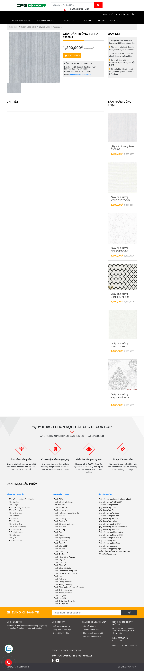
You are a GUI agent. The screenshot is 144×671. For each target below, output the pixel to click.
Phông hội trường (16, 532)
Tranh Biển (58, 499)
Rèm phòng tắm (15, 524)
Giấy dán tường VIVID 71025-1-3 (120, 199)
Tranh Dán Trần (60, 562)
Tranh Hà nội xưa (61, 507)
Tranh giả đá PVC (61, 540)
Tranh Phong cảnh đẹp (63, 584)
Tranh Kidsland (60, 579)
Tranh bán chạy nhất (62, 518)
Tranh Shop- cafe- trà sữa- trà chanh (69, 587)
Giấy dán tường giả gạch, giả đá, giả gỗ (115, 499)
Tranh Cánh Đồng (61, 551)
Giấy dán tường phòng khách (111, 532)
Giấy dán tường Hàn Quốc (109, 543)
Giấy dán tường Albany (108, 505)
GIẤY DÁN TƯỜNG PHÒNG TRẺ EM (114, 551)
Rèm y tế (12, 538)
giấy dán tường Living (108, 521)
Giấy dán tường (46, 21)
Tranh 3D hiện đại (61, 604)
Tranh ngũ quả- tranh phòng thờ (66, 513)
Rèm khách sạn (15, 540)
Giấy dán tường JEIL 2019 (110, 524)
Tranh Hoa (58, 576)
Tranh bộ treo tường (62, 538)
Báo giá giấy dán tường (108, 554)
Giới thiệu (115, 21)
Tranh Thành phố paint (63, 593)
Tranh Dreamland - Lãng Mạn (65, 571)
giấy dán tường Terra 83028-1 (50, 27)
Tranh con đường (61, 510)
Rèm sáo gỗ (14, 521)
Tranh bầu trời (59, 549)
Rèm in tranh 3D (15, 529)
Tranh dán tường (21, 21)
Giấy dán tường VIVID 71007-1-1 (120, 345)
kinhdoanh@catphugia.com (80, 74)
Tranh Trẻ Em (59, 554)
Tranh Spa (58, 532)
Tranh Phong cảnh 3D (62, 582)
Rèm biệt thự (14, 518)
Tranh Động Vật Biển (62, 568)
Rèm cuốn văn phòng (17, 527)
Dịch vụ (87, 21)
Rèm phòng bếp (15, 510)
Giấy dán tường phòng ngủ (110, 549)
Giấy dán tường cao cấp (109, 516)
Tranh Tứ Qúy (59, 529)
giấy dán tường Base (107, 510)
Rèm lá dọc (13, 505)
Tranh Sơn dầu (60, 543)
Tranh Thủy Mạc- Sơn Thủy (65, 601)
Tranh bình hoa (60, 527)
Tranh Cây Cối (59, 560)
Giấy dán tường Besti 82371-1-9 (120, 295)
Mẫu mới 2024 (60, 505)
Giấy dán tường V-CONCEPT (111, 502)
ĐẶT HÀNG (73, 55)
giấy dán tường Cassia (108, 507)
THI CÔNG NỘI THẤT (70, 21)
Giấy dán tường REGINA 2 (110, 538)
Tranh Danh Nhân (61, 521)
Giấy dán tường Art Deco (109, 513)
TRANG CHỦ (107, 14)
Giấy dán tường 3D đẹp (108, 540)
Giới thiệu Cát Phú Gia (61, 626)
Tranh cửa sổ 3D (61, 546)
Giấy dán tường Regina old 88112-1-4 (122, 397)
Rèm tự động (14, 502)
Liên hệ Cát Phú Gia (61, 633)
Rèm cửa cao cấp (125, 14)
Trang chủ (13, 27)
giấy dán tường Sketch (108, 518)
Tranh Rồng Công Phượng (64, 557)
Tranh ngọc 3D (60, 598)
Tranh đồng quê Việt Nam (64, 524)
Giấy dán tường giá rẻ (27, 27)
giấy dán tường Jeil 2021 (109, 529)
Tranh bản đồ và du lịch (63, 502)
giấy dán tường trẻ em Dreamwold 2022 (115, 527)
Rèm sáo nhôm (15, 535)
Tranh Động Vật (60, 565)
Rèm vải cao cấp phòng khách (21, 499)
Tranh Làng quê (60, 595)
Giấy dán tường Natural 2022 (110, 535)
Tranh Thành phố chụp (63, 590)
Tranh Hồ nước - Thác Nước (65, 573)
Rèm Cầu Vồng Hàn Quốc (19, 507)
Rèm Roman (14, 516)
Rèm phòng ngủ (15, 513)
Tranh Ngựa (58, 535)
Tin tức (100, 21)
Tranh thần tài (59, 516)
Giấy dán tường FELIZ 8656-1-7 (120, 250)
